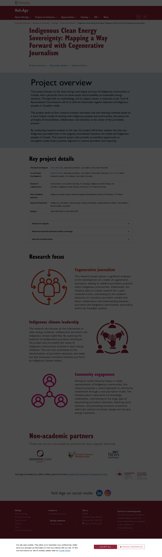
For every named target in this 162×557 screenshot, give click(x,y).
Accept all (105, 547)
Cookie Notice (64, 550)
